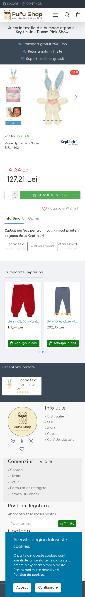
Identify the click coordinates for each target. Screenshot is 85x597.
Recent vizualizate (18, 367)
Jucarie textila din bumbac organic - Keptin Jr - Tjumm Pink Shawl (28, 380)
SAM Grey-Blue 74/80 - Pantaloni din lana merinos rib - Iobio (63, 321)
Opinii (33, 218)
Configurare (48, 587)
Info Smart (14, 218)
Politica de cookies (29, 575)
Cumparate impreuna (24, 272)
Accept (22, 587)
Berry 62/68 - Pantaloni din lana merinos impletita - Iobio (24, 321)
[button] (29, 97)
